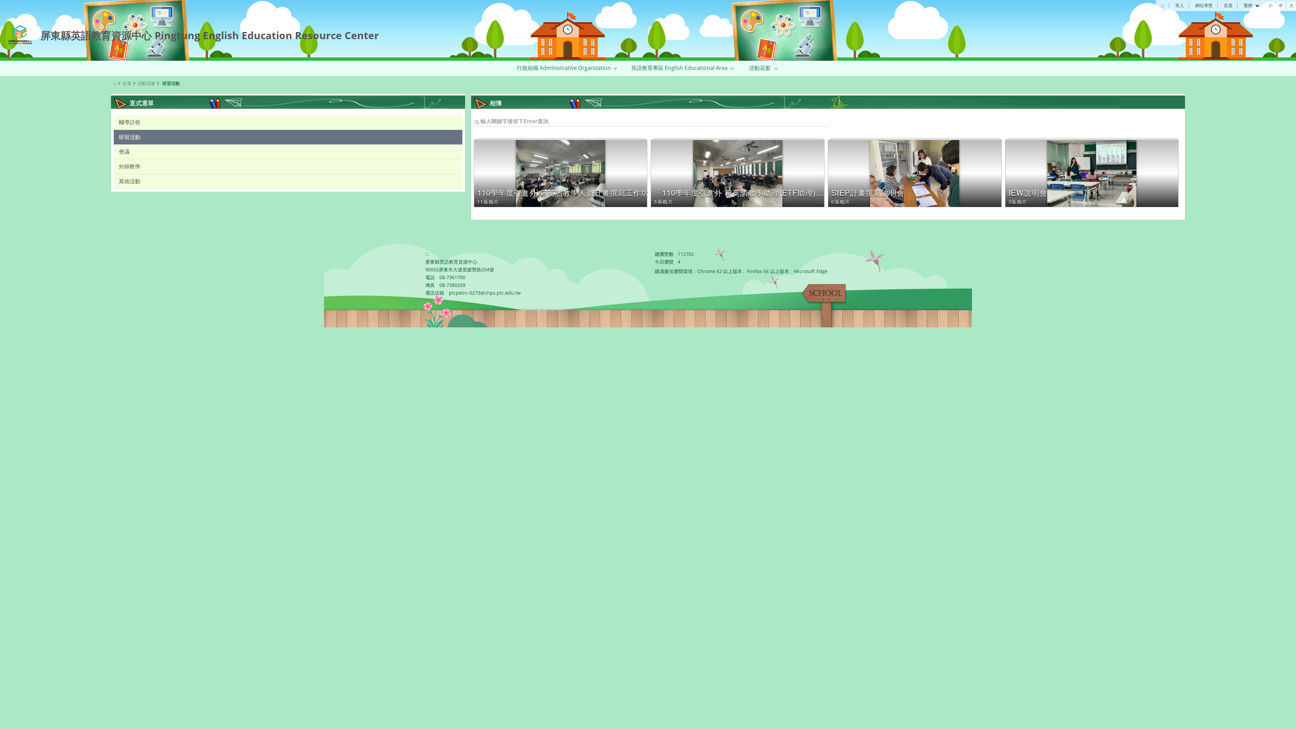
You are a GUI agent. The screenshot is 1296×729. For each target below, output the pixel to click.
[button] (615, 68)
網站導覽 (1204, 5)
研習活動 (129, 137)
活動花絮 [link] (760, 68)
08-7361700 (452, 277)
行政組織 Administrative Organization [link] (564, 68)
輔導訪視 (129, 122)
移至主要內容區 (22, 7)
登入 (1179, 5)
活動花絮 (146, 83)
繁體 (1248, 5)
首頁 (1228, 5)
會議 (124, 151)
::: (1162, 5)
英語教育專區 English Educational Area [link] (679, 68)
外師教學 (129, 166)
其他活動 (129, 181)
